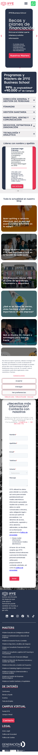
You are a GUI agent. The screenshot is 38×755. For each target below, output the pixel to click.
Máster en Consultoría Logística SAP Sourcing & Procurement (18, 653)
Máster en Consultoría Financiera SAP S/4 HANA (15, 648)
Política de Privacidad (20, 396)
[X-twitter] (28, 616)
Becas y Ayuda (7, 695)
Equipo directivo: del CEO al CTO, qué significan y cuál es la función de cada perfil (17, 252)
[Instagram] (17, 616)
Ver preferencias (19, 392)
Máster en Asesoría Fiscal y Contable (14, 641)
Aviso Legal (30, 396)
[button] (25, 3)
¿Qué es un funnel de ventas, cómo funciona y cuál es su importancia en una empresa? (18, 309)
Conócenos (6, 691)
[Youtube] (12, 616)
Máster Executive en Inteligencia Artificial (15, 633)
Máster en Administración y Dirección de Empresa (15, 636)
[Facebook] (22, 616)
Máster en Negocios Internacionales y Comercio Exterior (14, 672)
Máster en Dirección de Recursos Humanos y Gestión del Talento (17, 661)
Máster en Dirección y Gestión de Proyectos (16, 665)
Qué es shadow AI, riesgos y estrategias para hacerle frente (17, 337)
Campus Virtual (7, 714)
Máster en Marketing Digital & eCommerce (16, 668)
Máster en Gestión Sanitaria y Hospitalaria (16, 681)
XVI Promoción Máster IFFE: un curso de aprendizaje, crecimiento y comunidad (17, 281)
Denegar (19, 387)
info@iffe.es (23, 422)
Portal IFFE (6, 711)
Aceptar (19, 381)
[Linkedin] (7, 616)
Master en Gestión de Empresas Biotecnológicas (12, 677)
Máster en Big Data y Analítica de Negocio (16, 644)
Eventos (5, 698)
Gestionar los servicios (19, 375)
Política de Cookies (9, 396)
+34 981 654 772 (23, 423)
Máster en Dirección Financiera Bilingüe (15, 657)
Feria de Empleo (7, 701)
